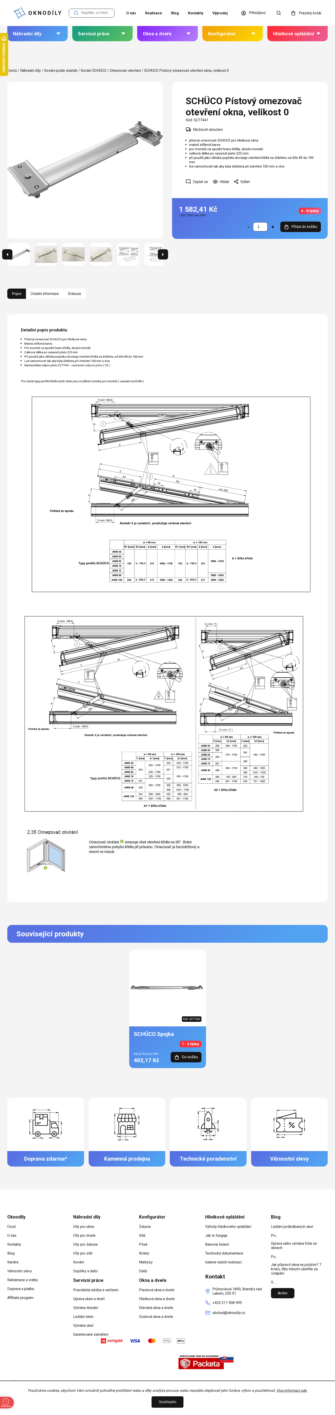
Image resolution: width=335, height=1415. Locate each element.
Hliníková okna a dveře (157, 1299)
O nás (131, 13)
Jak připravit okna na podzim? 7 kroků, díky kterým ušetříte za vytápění (296, 1269)
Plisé (143, 1244)
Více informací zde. (291, 1390)
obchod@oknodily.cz (228, 1313)
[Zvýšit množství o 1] (273, 226)
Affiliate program (20, 1298)
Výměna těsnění (85, 1308)
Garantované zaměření (90, 1334)
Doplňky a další (85, 1271)
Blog (175, 13)
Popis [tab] (16, 294)
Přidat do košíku (304, 227)
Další (143, 1271)
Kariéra (12, 1262)
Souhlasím (167, 1402)
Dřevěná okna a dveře (156, 1308)
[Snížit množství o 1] (248, 226)
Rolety (144, 1253)
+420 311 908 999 (227, 1303)
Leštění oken (83, 1316)
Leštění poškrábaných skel (292, 1226)
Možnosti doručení (208, 129)
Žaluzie (145, 1226)
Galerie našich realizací (223, 1262)
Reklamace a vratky (22, 1280)
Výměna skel (83, 1325)
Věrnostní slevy (19, 1271)
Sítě (142, 1235)
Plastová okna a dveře (156, 1290)
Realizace (153, 13)
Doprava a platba (20, 1289)
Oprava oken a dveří (89, 1299)
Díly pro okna (83, 1226)
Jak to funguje (216, 1235)
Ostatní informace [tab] (45, 294)
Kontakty (195, 13)
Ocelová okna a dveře (156, 1316)
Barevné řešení (217, 1244)
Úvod (11, 1226)
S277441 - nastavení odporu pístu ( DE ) (84, 365)
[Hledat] (278, 13)
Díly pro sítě (82, 1253)
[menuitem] (37, 33)
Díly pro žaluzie (85, 1244)
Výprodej (220, 13)
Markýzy (146, 1262)
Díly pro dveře (84, 1235)
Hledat (76, 13)
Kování (78, 1262)
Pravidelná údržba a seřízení (95, 1290)
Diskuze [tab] (74, 294)
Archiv (283, 1293)
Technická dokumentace (224, 1253)
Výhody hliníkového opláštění (228, 1226)
